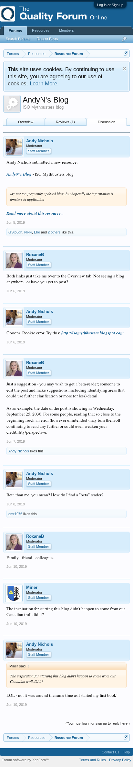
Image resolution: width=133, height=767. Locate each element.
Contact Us (110, 752)
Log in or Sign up (110, 5)
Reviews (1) (65, 122)
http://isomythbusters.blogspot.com (92, 333)
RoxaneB (35, 254)
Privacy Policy (120, 760)
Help (126, 752)
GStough (15, 232)
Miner (31, 587)
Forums (15, 31)
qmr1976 (15, 514)
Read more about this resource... (35, 213)
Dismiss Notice (124, 68)
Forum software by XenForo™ (25, 760)
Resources (40, 30)
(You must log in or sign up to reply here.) (98, 723)
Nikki (28, 232)
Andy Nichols (39, 140)
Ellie (37, 232)
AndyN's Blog (19, 174)
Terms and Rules (92, 760)
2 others (54, 232)
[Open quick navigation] (126, 53)
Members (66, 30)
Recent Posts (47, 39)
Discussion (106, 122)
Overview (25, 122)
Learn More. (44, 83)
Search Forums (18, 39)
